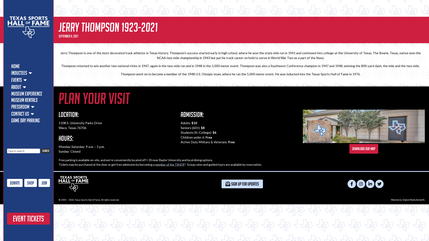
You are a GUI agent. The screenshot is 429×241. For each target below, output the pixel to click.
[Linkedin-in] (370, 184)
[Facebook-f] (352, 184)
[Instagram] (361, 184)
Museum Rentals (24, 100)
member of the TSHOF (170, 164)
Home (15, 66)
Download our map (363, 149)
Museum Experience (26, 93)
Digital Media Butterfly (414, 199)
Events (16, 80)
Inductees (19, 73)
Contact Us (20, 113)
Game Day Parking (25, 120)
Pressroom (20, 106)
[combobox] (23, 151)
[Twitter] (379, 184)
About (16, 87)
